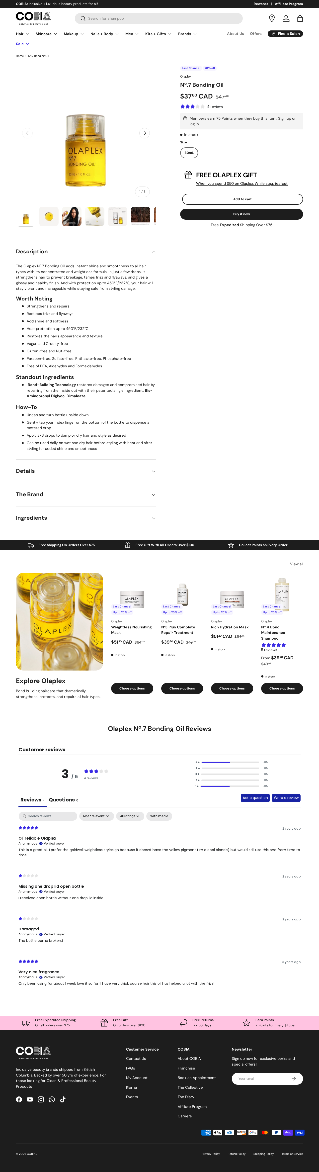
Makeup (71, 33)
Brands (184, 33)
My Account (137, 1077)
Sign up (284, 118)
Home (20, 56)
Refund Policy (236, 1154)
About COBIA (189, 1058)
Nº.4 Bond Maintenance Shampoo (273, 633)
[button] (300, 18)
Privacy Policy (211, 1154)
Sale (20, 43)
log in (194, 123)
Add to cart (242, 199)
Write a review (286, 797)
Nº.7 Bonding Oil (38, 56)
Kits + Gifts (155, 33)
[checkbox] (159, 816)
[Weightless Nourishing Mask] (132, 594)
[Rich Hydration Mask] (232, 594)
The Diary (186, 1096)
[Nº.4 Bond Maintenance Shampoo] (282, 594)
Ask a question (255, 797)
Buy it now (241, 214)
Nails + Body (101, 33)
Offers (256, 33)
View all (296, 564)
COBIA (31, 1154)
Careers (185, 1116)
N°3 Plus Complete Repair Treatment (178, 630)
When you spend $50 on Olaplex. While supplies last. (242, 183)
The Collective (190, 1087)
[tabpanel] (159, 903)
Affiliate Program (289, 4)
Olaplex (185, 76)
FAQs (130, 1068)
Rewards (261, 4)
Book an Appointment (197, 1077)
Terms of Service (292, 1154)
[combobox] (159, 18)
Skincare (44, 33)
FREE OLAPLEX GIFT (226, 175)
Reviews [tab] (32, 799)
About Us (235, 33)
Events (132, 1096)
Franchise (186, 1068)
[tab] (63, 800)
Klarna (131, 1087)
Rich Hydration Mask (230, 627)
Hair (19, 33)
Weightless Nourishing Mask (131, 630)
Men (129, 33)
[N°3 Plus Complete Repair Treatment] (182, 594)
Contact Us (136, 1058)
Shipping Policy (263, 1154)
